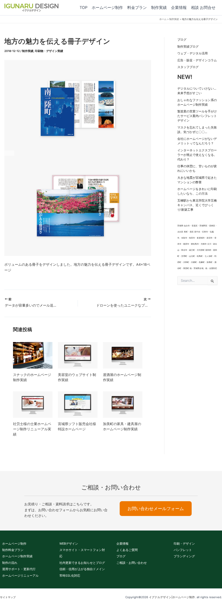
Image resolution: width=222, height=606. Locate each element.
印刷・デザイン (184, 543)
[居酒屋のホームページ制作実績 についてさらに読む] (122, 355)
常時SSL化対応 (69, 575)
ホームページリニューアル (20, 575)
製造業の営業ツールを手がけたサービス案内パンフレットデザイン (197, 115)
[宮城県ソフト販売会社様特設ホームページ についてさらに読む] (77, 404)
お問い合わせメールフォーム (155, 508)
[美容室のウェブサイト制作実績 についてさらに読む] (77, 355)
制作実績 (27, 51)
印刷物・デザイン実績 (49, 51)
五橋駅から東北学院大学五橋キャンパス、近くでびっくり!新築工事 (197, 205)
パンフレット (183, 550)
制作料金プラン (12, 550)
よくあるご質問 (127, 550)
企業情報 (122, 543)
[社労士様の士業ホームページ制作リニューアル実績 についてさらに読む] (32, 404)
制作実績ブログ (188, 46)
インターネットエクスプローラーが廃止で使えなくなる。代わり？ (197, 154)
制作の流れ (9, 562)
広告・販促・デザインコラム (197, 60)
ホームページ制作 (14, 543)
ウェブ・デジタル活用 (192, 53)
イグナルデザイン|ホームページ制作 (172, 597)
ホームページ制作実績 (17, 556)
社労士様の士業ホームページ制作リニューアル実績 (32, 429)
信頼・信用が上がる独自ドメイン (82, 569)
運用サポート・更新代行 (19, 569)
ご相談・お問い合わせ (131, 562)
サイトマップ (8, 597)
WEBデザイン (68, 543)
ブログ (181, 39)
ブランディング (184, 556)
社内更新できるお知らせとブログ (82, 562)
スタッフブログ (188, 67)
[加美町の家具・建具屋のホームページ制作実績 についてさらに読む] (122, 404)
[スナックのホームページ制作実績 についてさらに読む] (32, 355)
